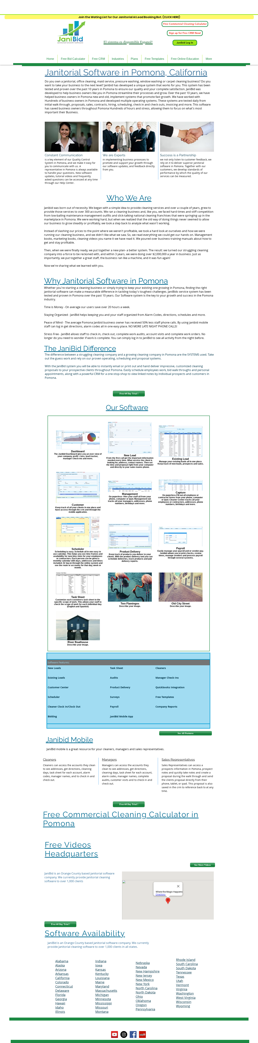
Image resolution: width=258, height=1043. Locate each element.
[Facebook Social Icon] (133, 1034)
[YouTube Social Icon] (114, 1034)
